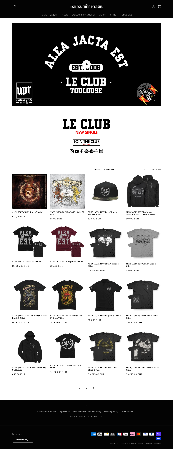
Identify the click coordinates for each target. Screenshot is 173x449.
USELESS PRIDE (122, 443)
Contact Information (46, 411)
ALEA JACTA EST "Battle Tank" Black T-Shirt (102, 369)
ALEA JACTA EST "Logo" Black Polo (104, 316)
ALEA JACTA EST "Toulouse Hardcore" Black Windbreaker (140, 213)
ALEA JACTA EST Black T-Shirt (26, 261)
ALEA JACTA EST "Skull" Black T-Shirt (103, 265)
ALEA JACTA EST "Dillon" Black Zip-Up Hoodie (29, 369)
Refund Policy (94, 411)
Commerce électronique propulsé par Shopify (145, 443)
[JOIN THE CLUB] (86, 144)
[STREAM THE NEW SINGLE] (86, 134)
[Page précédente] (72, 388)
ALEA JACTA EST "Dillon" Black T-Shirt (142, 317)
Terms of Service (77, 416)
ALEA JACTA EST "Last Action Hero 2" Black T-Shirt (67, 317)
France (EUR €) (21, 440)
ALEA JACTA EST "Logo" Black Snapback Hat (102, 213)
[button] (15, 7)
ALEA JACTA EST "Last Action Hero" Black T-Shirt (29, 317)
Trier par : (97, 169)
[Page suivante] (101, 388)
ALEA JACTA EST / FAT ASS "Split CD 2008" (67, 213)
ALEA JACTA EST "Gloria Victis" (27, 212)
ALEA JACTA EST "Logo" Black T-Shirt (65, 366)
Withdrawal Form (96, 416)
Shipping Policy (111, 411)
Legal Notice (64, 411)
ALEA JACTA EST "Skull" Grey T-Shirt (141, 265)
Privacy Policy (79, 411)
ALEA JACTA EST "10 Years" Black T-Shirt (143, 369)
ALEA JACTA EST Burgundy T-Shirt (66, 261)
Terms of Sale (127, 411)
